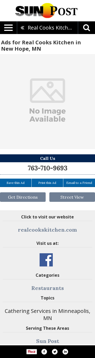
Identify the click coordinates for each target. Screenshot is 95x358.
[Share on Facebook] (44, 351)
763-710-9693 (47, 168)
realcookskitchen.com (47, 229)
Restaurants (47, 288)
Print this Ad (47, 183)
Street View (72, 197)
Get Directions (23, 197)
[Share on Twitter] (54, 351)
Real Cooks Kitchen (51, 27)
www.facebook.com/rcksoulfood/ (46, 259)
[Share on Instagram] (65, 351)
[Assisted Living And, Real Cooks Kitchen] (47, 101)
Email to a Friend (79, 183)
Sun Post (47, 341)
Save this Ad (16, 183)
